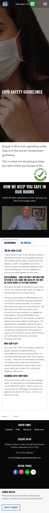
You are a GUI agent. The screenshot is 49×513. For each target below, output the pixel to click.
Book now (39, 429)
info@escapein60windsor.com (27, 457)
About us (27, 429)
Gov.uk (7, 350)
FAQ (18, 429)
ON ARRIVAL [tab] (25, 242)
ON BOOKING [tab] (10, 242)
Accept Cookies (11, 507)
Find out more (8, 495)
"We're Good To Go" (13, 254)
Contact (9, 429)
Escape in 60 (5, 4)
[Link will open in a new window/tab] (15, 472)
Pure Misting (9, 315)
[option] (24, 90)
